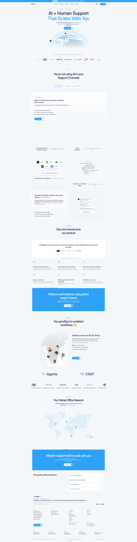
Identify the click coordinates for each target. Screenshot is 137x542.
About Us (88, 511)
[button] (56, 4)
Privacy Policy (89, 514)
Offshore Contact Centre (37, 512)
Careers (88, 512)
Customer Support (36, 511)
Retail (70, 512)
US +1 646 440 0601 (90, 525)
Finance (70, 517)
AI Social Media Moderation (38, 514)
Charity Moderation (36, 519)
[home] (34, 4)
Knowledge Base (54, 512)
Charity (70, 520)
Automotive (71, 519)
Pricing (72, 4)
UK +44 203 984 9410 (91, 524)
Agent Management (54, 511)
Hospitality (71, 514)
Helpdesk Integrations (55, 514)
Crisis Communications (37, 517)
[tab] (58, 86)
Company (76, 4)
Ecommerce (71, 511)
